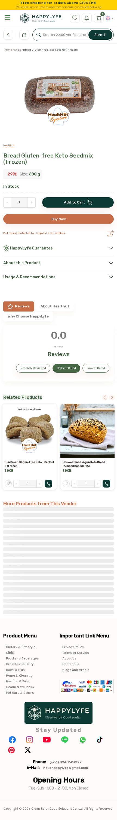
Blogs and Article (75, 670)
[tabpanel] (58, 353)
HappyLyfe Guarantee (31, 248)
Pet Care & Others (20, 693)
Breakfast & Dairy (20, 664)
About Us (69, 658)
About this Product (21, 263)
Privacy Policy (73, 647)
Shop (17, 49)
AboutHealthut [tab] (55, 306)
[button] (7, 18)
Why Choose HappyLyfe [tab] (28, 316)
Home (8, 49)
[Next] (112, 397)
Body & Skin (15, 670)
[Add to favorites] (8, 483)
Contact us (70, 664)
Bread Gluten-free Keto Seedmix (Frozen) (48, 158)
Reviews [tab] (22, 306)
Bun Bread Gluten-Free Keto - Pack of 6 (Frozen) (29, 463)
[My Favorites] (75, 18)
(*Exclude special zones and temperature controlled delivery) (58, 7)
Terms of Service (75, 653)
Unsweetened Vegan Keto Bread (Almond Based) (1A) (84, 463)
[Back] (8, 35)
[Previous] (105, 397)
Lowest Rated (96, 368)
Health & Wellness (20, 687)
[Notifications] (87, 18)
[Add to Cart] (48, 484)
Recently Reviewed (33, 368)
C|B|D (10, 653)
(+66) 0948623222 (66, 762)
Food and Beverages (22, 658)
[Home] (24, 35)
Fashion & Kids (17, 681)
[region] (58, 97)
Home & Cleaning (19, 675)
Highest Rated (66, 368)
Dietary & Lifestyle (20, 647)
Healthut (8, 145)
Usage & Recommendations (29, 277)
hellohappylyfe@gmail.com (65, 768)
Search (100, 35)
